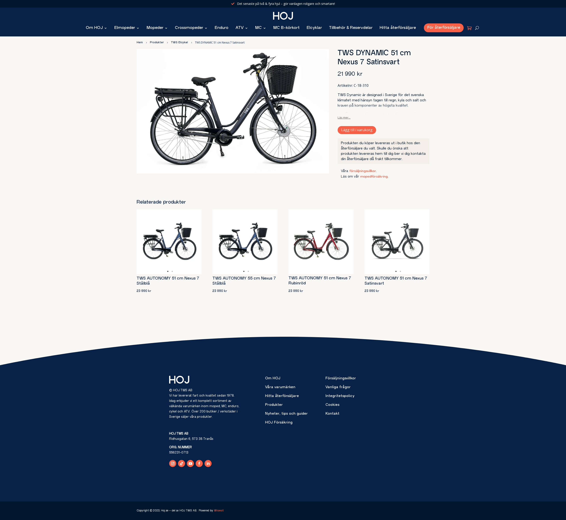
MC (258, 28)
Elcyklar (314, 28)
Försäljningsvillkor (340, 378)
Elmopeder (124, 28)
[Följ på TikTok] (181, 463)
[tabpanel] (169, 241)
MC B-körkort (286, 28)
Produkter (274, 405)
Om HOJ (94, 28)
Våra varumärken (280, 387)
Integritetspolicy (339, 396)
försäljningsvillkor (362, 171)
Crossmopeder (189, 28)
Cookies (332, 405)
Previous (143, 241)
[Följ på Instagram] (172, 463)
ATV (239, 28)
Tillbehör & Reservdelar (351, 28)
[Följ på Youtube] (190, 463)
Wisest (219, 510)
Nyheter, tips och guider (286, 414)
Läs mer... (344, 117)
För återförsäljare (443, 28)
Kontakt (332, 414)
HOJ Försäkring (279, 422)
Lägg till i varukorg (357, 129)
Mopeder (155, 28)
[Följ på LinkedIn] (208, 463)
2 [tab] (172, 271)
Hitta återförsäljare (398, 28)
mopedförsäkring (374, 176)
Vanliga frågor (338, 387)
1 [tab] (168, 271)
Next (194, 241)
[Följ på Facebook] (199, 463)
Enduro (221, 28)
